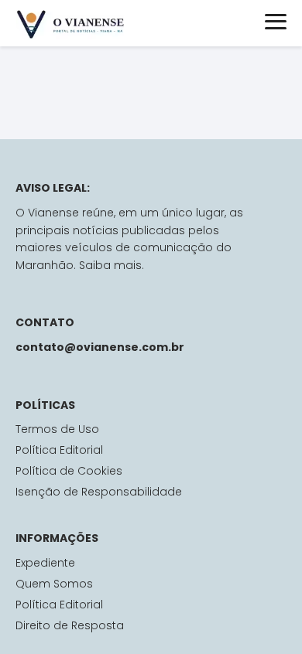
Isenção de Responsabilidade (98, 491)
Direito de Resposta (69, 625)
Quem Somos (54, 583)
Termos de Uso (57, 429)
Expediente (45, 563)
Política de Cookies (68, 471)
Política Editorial (59, 450)
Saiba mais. (111, 265)
